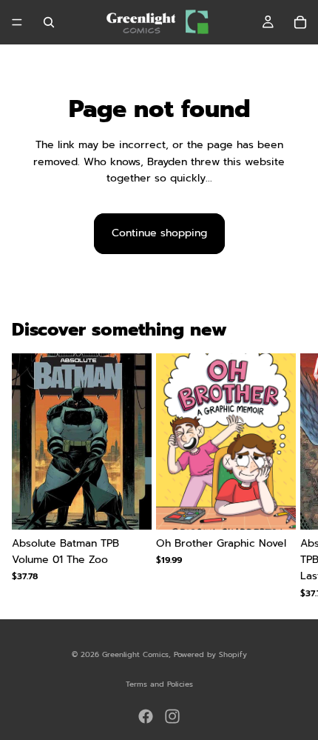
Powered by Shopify (210, 654)
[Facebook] (146, 716)
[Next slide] (288, 475)
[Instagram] (172, 716)
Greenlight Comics (135, 654)
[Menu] (17, 22)
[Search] (49, 22)
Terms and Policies (159, 684)
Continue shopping (159, 233)
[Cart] (300, 22)
